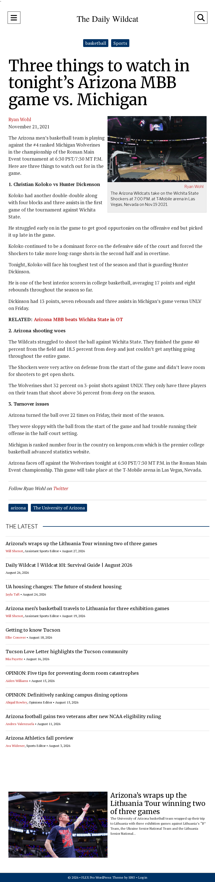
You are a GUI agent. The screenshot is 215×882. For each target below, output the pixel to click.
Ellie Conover (16, 637)
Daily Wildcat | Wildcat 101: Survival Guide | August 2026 (69, 565)
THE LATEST (22, 526)
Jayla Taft (13, 594)
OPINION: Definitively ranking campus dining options (67, 695)
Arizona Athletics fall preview (39, 738)
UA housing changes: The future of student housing (63, 586)
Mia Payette (14, 659)
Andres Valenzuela (20, 724)
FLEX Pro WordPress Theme (102, 877)
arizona (18, 508)
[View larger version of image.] (157, 148)
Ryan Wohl (194, 186)
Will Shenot (14, 551)
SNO (131, 877)
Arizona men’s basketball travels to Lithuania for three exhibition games (87, 608)
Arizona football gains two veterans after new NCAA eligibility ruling (83, 716)
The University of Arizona (59, 508)
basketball (95, 43)
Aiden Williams (17, 681)
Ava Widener (15, 746)
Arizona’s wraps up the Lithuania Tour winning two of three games (81, 543)
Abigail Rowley (16, 702)
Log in (142, 877)
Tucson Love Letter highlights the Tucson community (67, 651)
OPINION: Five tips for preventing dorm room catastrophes (72, 673)
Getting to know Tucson (33, 630)
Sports (120, 43)
